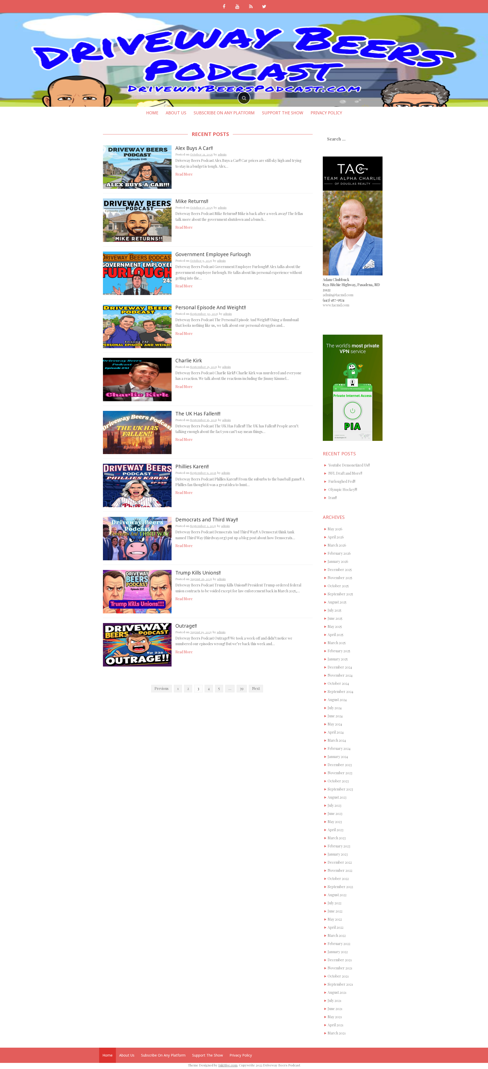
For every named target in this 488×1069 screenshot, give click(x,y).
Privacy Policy (326, 113)
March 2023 (337, 837)
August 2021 (337, 992)
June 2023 (335, 813)
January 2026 (338, 561)
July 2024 (335, 707)
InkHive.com (227, 1065)
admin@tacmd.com (338, 294)
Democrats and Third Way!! (206, 519)
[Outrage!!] (137, 644)
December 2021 (340, 959)
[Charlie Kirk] (137, 379)
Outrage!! (186, 626)
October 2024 (338, 683)
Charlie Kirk (188, 360)
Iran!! (332, 497)
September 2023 (340, 789)
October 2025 (338, 585)
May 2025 (335, 626)
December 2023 (340, 764)
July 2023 (334, 805)
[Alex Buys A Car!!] (137, 166)
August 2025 (337, 602)
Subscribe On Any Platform (224, 113)
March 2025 (337, 642)
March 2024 (337, 740)
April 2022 (335, 927)
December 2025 (340, 569)
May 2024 (335, 724)
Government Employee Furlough (213, 254)
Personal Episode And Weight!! (210, 307)
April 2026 (336, 537)
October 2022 (338, 878)
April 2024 (336, 732)
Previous (162, 688)
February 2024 (339, 748)
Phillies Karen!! (192, 466)
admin (222, 154)
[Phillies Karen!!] (137, 485)
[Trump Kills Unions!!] (137, 591)
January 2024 (338, 756)
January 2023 (338, 854)
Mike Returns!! (191, 201)
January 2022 (338, 951)
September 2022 (340, 886)
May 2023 (335, 821)
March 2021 (337, 1033)
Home (152, 113)
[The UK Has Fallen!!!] (137, 432)
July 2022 (334, 903)
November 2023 (340, 772)
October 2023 (338, 781)
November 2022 (340, 870)
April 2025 (335, 634)
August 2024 (337, 699)
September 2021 (340, 984)
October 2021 (338, 976)
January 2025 (338, 659)
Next (256, 688)
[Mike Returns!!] (137, 219)
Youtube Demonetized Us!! (349, 465)
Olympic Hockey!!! (342, 489)
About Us (176, 113)
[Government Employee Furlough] (137, 272)
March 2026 (337, 545)
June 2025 (335, 618)
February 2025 (339, 650)
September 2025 (340, 594)
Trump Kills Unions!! (198, 572)
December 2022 (340, 862)
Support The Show (282, 113)
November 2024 (340, 675)
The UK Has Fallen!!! (197, 413)
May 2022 (335, 919)
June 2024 (335, 716)
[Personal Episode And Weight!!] (137, 325)
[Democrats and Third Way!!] (137, 538)
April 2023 (335, 829)
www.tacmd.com (336, 305)
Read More (184, 174)
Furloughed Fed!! (341, 481)
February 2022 (339, 943)
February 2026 (339, 553)
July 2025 (334, 610)
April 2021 (335, 1024)
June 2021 (335, 1008)
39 (241, 688)
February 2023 (339, 846)
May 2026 (335, 528)
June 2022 (335, 911)
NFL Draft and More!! (345, 473)
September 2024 (340, 691)
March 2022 (337, 935)
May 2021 (335, 1016)
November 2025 (340, 577)
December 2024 (340, 667)
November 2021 (340, 968)
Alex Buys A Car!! (194, 148)
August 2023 (337, 797)
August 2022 (337, 894)
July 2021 (334, 1000)
